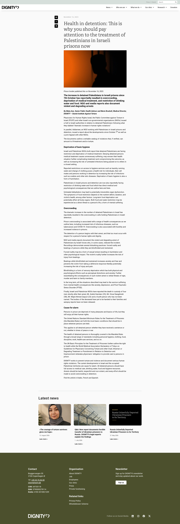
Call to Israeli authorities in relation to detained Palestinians (88, 123)
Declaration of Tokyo (108, 346)
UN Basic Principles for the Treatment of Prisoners (87, 343)
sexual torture (94, 252)
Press (148, 2)
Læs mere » (43, 439)
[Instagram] (138, 516)
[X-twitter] (149, 516)
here (101, 188)
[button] (56, 17)
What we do (135, 7)
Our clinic (148, 7)
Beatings (67, 261)
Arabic (79, 378)
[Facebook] (144, 516)
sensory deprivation (91, 270)
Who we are (120, 7)
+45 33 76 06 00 (38, 480)
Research (161, 7)
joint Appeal (70, 135)
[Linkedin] (132, 516)
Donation (173, 7)
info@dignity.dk (34, 483)
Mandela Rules (73, 321)
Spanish (95, 378)
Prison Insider (69, 91)
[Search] (175, 2)
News (108, 7)
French (85, 378)
